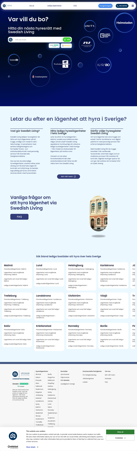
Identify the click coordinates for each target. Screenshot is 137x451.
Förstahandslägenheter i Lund (46, 269)
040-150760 (123, 6)
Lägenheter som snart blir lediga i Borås (112, 341)
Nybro (50, 407)
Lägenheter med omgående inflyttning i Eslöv (14, 334)
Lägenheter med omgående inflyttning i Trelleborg (14, 304)
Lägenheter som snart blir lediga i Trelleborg (16, 310)
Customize (119, 438)
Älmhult (38, 374)
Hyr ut (31, 6)
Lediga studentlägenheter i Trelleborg (17, 316)
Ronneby (51, 410)
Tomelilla (39, 422)
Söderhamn (40, 419)
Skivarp (38, 416)
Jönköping (39, 395)
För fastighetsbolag (89, 375)
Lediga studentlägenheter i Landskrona (45, 317)
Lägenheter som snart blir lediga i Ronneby (80, 341)
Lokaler (85, 382)
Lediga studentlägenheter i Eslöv (15, 344)
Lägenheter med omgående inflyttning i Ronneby (78, 334)
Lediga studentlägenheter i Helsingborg (77, 286)
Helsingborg (52, 389)
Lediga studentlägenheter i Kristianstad (45, 347)
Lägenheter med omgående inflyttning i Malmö (14, 274)
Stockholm (51, 421)
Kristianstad (52, 398)
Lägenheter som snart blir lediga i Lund (49, 279)
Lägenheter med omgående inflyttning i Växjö (110, 304)
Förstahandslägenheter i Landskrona (48, 299)
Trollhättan (39, 425)
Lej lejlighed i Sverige (68, 384)
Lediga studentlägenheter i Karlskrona (113, 285)
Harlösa (50, 386)
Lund (49, 404)
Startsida (108, 379)
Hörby (50, 392)
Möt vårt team (110, 375)
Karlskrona (51, 395)
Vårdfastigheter (88, 379)
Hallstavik (39, 386)
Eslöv (37, 383)
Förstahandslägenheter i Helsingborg (81, 269)
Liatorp (50, 401)
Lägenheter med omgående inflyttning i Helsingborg (78, 274)
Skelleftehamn (52, 414)
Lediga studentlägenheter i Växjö (111, 316)
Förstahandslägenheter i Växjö (110, 299)
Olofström (39, 410)
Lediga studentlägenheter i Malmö (16, 285)
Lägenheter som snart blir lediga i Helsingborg (80, 280)
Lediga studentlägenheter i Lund (47, 283)
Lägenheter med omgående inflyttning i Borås (110, 334)
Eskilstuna (51, 380)
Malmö (38, 407)
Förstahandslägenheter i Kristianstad (49, 330)
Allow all (120, 432)
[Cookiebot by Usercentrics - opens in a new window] (13, 447)
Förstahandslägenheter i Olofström (80, 299)
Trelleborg (51, 424)
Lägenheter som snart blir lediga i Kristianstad (48, 341)
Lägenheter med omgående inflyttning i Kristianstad (46, 334)
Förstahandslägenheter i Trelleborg (16, 299)
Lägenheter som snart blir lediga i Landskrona (48, 310)
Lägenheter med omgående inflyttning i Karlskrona (110, 274)
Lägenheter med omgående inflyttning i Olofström (78, 304)
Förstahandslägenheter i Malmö (15, 269)
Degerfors (51, 377)
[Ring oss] (118, 6)
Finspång (51, 383)
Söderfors (51, 418)
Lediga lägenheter (54, 6)
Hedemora (39, 389)
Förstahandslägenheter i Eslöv (14, 330)
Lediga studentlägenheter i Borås (111, 346)
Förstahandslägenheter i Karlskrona (112, 269)
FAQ (106, 382)
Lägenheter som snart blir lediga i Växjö (112, 310)
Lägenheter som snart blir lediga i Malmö (16, 280)
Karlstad (38, 398)
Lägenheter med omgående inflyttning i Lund (46, 274)
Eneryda (38, 380)
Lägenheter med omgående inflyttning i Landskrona (46, 304)
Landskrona (40, 401)
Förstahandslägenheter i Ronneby (80, 330)
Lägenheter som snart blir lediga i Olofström (80, 310)
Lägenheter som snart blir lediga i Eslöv (17, 340)
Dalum (38, 377)
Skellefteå (39, 413)
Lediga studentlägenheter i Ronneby (81, 346)
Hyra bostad (65, 374)
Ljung (37, 404)
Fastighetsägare (105, 6)
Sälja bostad (65, 377)
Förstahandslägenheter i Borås (111, 330)
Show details (30, 447)
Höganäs (39, 392)
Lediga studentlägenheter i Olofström (81, 316)
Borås (50, 374)
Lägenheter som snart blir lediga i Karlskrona (112, 280)
